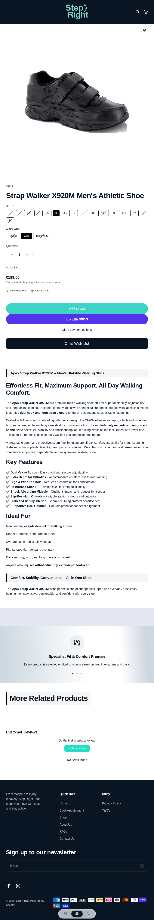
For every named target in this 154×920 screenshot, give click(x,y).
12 (134, 212)
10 (93, 212)
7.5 (47, 212)
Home (64, 803)
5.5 (10, 212)
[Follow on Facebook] (8, 886)
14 (10, 219)
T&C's (106, 810)
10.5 (103, 212)
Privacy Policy (111, 803)
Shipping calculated (33, 282)
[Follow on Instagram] (18, 886)
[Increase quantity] (27, 254)
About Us (66, 824)
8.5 (65, 212)
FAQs (63, 831)
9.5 (83, 212)
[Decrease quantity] (11, 254)
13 (143, 212)
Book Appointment (72, 810)
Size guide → (13, 267)
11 (113, 212)
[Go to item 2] (77, 673)
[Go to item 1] (72, 673)
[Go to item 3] (81, 673)
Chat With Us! (77, 343)
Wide (27, 235)
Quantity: (12, 246)
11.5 (124, 212)
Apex (9, 185)
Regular (13, 235)
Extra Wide (42, 235)
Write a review (77, 748)
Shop (63, 817)
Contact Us (67, 838)
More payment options (77, 329)
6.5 (29, 212)
